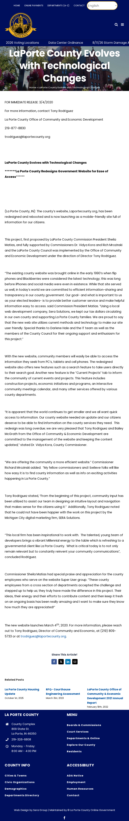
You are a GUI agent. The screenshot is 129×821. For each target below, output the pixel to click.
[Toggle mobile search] (116, 24)
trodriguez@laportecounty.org (43, 636)
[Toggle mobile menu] (122, 24)
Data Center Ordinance (56, 43)
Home (32, 87)
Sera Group (40, 810)
